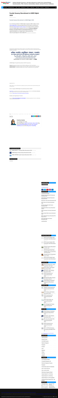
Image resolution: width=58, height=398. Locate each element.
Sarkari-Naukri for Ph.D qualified (48, 377)
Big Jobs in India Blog (31, 125)
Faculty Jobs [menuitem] (47, 7)
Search (22, 392)
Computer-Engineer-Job (46, 361)
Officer (43, 352)
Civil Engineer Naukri (46, 359)
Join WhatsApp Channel (44, 187)
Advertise (27, 392)
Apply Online (11, 91)
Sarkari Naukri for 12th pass (47, 374)
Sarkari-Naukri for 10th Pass (47, 375)
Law (42, 348)
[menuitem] (2, 7)
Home (2, 392)
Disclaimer (7, 392)
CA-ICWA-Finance (45, 341)
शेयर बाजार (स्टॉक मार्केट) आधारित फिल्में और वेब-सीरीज (52, 387)
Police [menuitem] (28, 7)
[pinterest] (47, 189)
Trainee (43, 355)
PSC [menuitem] (16, 7)
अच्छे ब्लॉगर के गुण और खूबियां (44, 386)
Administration (44, 337)
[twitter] (45, 189)
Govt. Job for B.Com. (46, 368)
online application (13, 25)
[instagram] (50, 189)
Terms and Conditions (17, 392)
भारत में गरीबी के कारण (51, 385)
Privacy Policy (12, 392)
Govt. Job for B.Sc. (45, 370)
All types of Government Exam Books (48, 333)
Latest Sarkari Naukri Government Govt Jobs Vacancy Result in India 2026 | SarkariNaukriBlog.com (18, 396)
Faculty (43, 346)
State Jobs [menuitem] (32, 7)
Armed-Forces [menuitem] (23, 7)
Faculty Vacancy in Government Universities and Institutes (20, 93)
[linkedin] (52, 189)
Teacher (43, 353)
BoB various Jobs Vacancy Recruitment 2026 (48, 200)
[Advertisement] (5, 25)
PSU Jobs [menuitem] (42, 7)
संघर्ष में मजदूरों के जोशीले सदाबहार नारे (51, 384)
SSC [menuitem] (19, 7)
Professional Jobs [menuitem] (11, 7)
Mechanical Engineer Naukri (47, 372)
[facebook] (42, 189)
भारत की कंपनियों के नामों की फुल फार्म (44, 385)
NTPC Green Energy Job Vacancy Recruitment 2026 (46, 219)
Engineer (43, 344)
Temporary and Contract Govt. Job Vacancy (48, 380)
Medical (43, 350)
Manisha (11, 17)
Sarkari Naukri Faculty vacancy (19, 26)
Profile (30, 392)
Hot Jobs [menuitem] (5, 7)
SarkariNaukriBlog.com (24, 124)
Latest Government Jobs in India (31, 123)
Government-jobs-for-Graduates (48, 366)
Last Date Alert (33, 392)
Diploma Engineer (45, 342)
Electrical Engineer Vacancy (47, 363)
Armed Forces (44, 339)
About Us (4, 392)
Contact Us (24, 392)
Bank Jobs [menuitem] (37, 7)
